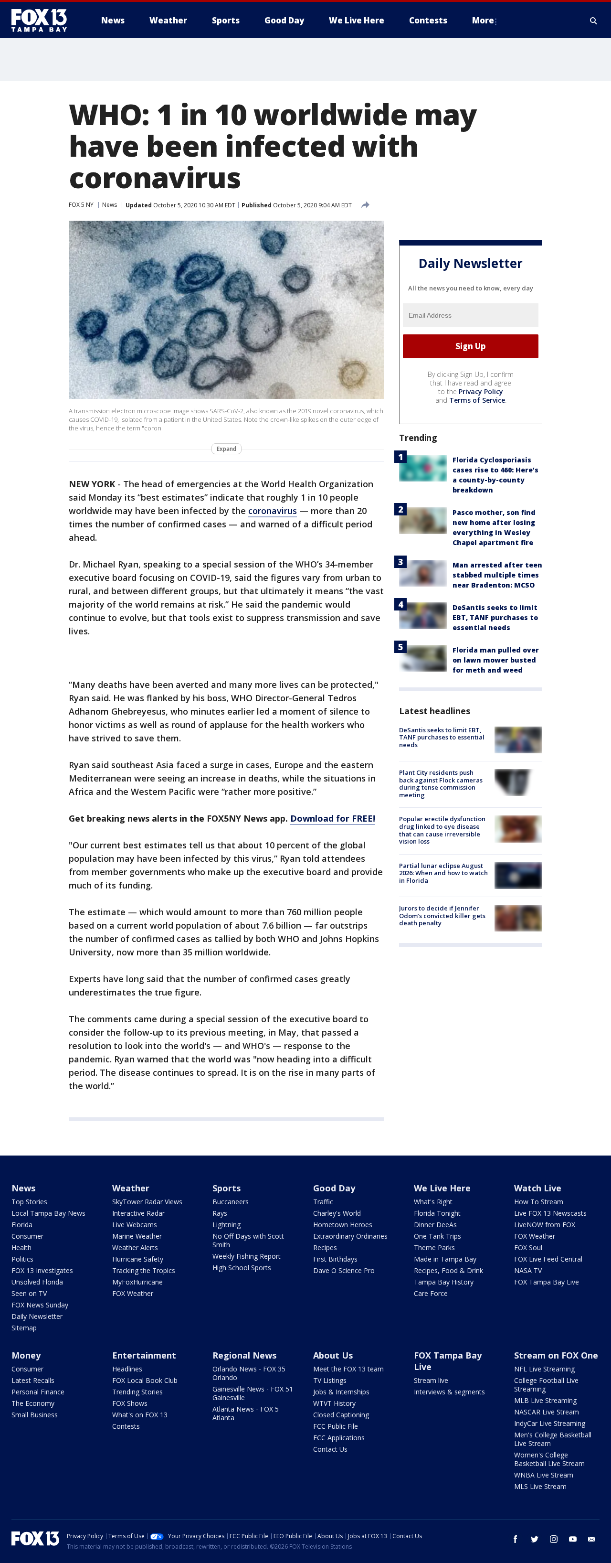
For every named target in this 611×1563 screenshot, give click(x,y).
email (592, 1539)
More (483, 20)
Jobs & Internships (341, 1391)
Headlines (127, 1368)
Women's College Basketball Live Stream (549, 1459)
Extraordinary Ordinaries (350, 1236)
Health (21, 1247)
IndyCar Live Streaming (549, 1423)
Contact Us (330, 1449)
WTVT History (334, 1403)
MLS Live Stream (540, 1486)
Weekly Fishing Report (246, 1256)
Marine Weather (137, 1236)
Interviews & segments (449, 1391)
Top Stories (29, 1201)
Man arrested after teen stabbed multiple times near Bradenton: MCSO (497, 574)
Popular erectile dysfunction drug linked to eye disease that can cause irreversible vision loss (442, 830)
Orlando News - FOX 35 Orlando (248, 1373)
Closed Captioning (341, 1414)
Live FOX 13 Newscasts (550, 1213)
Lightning (226, 1224)
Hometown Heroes (342, 1224)
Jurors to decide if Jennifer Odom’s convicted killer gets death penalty (442, 915)
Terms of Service (477, 400)
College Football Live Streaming (546, 1384)
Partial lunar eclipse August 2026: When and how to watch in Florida (443, 873)
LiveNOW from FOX (544, 1224)
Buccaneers (230, 1201)
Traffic (323, 1201)
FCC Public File (335, 1426)
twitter (534, 1539)
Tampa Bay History (444, 1281)
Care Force (431, 1293)
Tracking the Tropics (143, 1270)
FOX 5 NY (81, 205)
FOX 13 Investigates (42, 1270)
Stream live (431, 1380)
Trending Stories (137, 1391)
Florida (21, 1224)
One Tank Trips (437, 1236)
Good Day (334, 1188)
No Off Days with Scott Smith (248, 1240)
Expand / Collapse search (594, 20)
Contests (126, 1426)
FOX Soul (528, 1247)
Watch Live (537, 1188)
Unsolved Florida (37, 1281)
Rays (219, 1213)
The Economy (32, 1403)
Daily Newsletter (37, 1316)
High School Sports (241, 1267)
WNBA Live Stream (543, 1474)
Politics (22, 1258)
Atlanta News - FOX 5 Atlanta (245, 1413)
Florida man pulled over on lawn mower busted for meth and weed (496, 659)
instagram (553, 1539)
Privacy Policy (481, 391)
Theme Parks (434, 1247)
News (109, 205)
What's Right (433, 1201)
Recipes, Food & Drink (448, 1270)
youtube (572, 1539)
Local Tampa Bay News (48, 1213)
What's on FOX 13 (140, 1414)
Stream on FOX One (556, 1355)
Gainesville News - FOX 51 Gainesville (252, 1393)
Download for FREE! (332, 818)
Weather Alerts (135, 1247)
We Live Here (442, 1188)
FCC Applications (339, 1437)
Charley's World (337, 1213)
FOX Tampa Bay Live (546, 1281)
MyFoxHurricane (137, 1281)
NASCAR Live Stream (546, 1411)
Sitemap (24, 1327)
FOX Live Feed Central (548, 1258)
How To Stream (538, 1201)
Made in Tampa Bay (445, 1258)
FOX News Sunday (39, 1304)
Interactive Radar (138, 1213)
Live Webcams (134, 1224)
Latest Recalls (32, 1380)
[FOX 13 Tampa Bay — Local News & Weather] (42, 20)
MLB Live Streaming (545, 1400)
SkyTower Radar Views (147, 1201)
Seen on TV (29, 1293)
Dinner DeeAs (435, 1224)
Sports (226, 1188)
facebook (515, 1539)
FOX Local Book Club (145, 1380)
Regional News (244, 1355)
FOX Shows (129, 1403)
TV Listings (330, 1380)
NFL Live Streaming (544, 1368)
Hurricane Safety (137, 1258)
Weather (130, 1188)
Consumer (27, 1236)
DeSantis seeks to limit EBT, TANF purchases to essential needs (495, 617)
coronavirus (272, 510)
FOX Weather (132, 1293)
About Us (333, 1355)
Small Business (34, 1414)
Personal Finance (37, 1391)
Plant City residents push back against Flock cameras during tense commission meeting (441, 783)
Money (26, 1355)
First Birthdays (335, 1258)
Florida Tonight (437, 1213)
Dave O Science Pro (344, 1270)
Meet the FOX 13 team (348, 1368)
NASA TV (528, 1270)
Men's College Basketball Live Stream (552, 1439)
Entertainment (144, 1355)
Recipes (325, 1247)
